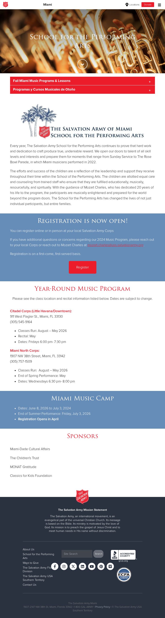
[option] (82, 41)
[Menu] (158, 4)
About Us (28, 549)
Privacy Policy (102, 607)
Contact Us (29, 584)
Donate (148, 4)
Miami (47, 5)
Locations (134, 4)
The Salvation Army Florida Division (39, 569)
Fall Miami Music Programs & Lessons (41, 81)
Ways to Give (31, 563)
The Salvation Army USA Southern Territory (38, 577)
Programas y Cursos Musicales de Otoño (44, 89)
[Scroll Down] (82, 64)
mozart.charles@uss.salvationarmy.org (115, 245)
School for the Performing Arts (38, 556)
